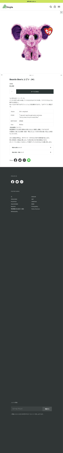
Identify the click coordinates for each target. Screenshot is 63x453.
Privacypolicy (34, 206)
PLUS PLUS (13, 201)
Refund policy (14, 211)
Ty (11, 196)
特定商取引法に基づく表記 (17, 209)
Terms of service (35, 209)
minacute (33, 196)
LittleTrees (34, 201)
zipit (32, 199)
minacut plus (14, 199)
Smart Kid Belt (14, 204)
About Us (13, 206)
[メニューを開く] (59, 7)
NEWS (32, 204)
